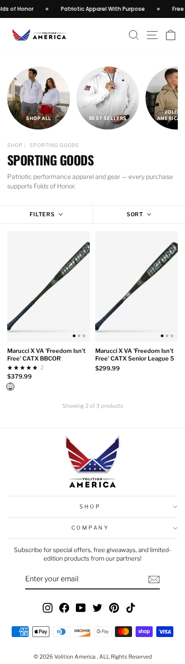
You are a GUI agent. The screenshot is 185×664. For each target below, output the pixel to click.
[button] (171, 35)
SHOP (15, 145)
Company (90, 528)
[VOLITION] (10, 386)
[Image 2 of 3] (79, 335)
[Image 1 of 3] (74, 335)
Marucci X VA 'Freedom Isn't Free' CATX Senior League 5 (134, 354)
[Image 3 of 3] (84, 335)
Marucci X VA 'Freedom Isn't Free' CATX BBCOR (46, 354)
